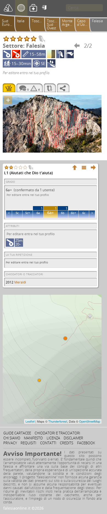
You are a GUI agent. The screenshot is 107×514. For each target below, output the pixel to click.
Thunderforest (57, 421)
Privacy (10, 442)
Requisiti (28, 442)
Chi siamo (11, 438)
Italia (20, 20)
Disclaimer (73, 438)
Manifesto (33, 438)
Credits (66, 442)
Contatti (48, 442)
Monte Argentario (69, 22)
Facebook (86, 442)
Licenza (53, 438)
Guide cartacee (17, 433)
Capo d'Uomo (83, 22)
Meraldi (20, 282)
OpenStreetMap (89, 421)
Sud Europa (8, 22)
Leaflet (30, 421)
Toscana (38, 20)
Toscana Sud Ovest (53, 24)
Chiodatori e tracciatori (57, 433)
